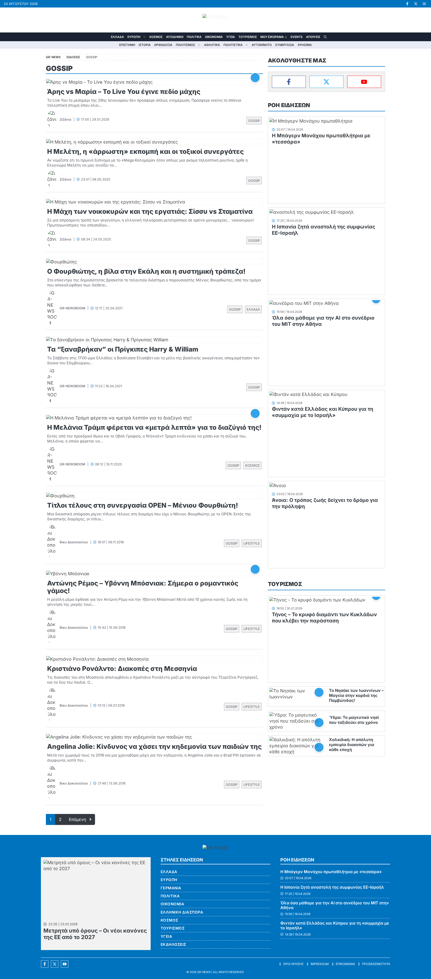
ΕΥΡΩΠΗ (133, 37)
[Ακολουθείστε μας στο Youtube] (64, 964)
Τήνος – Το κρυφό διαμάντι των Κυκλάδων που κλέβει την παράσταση (324, 617)
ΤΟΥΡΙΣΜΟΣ (247, 37)
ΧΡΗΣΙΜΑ (305, 45)
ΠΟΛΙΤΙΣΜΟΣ (185, 45)
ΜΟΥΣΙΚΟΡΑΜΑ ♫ (273, 37)
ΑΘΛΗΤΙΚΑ (212, 45)
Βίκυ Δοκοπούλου (74, 542)
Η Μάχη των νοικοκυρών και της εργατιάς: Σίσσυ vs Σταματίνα (150, 211)
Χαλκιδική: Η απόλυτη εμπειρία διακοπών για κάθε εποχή (351, 744)
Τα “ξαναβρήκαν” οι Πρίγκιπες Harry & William (122, 349)
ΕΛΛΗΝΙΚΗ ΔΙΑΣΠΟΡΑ (182, 912)
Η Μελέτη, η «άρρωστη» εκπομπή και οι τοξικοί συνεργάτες (145, 151)
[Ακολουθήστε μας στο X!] (416, 4)
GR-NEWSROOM (72, 308)
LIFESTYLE (251, 543)
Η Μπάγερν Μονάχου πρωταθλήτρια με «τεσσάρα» (331, 871)
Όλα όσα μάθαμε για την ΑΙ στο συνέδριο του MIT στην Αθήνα (334, 905)
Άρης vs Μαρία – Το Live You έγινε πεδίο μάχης (123, 91)
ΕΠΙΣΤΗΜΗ (127, 45)
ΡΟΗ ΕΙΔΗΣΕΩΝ (289, 105)
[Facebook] (289, 82)
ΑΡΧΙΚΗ (106, 36)
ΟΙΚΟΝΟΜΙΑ (214, 37)
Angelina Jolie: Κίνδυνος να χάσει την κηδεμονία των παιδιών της (154, 746)
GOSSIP (254, 121)
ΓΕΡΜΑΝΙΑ (171, 888)
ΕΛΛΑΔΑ (117, 37)
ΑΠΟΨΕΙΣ (313, 37)
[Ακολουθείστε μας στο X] (54, 964)
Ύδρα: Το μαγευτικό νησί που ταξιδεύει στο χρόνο (354, 720)
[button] (325, 36)
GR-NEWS (204, 972)
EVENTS (297, 37)
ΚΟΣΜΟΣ (156, 37)
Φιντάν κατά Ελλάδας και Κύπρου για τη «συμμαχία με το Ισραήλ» (322, 412)
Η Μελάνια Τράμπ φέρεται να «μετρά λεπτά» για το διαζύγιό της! (154, 427)
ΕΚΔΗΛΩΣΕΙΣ (173, 944)
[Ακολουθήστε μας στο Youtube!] (424, 4)
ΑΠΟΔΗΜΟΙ (174, 37)
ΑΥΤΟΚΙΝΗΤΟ (262, 45)
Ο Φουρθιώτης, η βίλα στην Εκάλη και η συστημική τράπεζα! (146, 271)
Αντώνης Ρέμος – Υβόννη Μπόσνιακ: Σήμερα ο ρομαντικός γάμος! (142, 586)
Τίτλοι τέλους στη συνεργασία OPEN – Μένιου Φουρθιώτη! (142, 505)
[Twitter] (326, 82)
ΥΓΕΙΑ (230, 37)
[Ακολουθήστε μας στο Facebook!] (407, 4)
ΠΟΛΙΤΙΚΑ (194, 37)
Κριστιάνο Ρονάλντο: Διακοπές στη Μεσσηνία (122, 668)
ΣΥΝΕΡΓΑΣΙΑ (284, 45)
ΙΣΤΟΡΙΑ (145, 45)
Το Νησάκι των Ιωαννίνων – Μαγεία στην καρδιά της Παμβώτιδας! (356, 695)
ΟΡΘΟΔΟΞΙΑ (163, 45)
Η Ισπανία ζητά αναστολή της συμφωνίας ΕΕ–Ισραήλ (332, 887)
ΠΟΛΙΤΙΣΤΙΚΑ (233, 45)
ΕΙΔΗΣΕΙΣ (73, 57)
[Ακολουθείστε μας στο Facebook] (44, 964)
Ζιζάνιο (65, 119)
